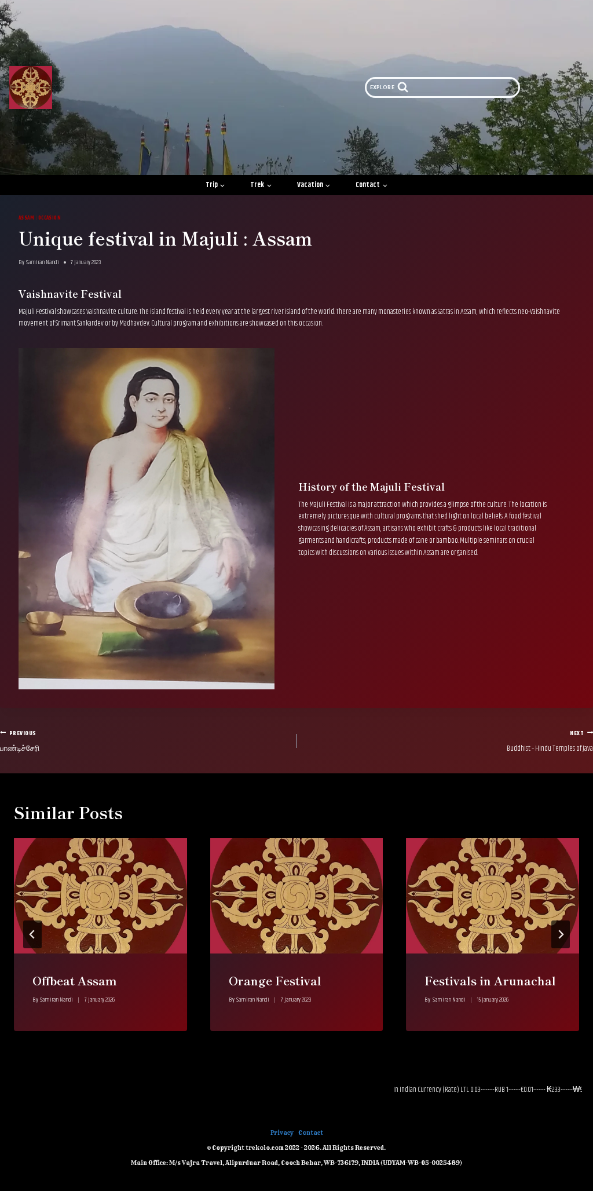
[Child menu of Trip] (215, 185)
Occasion (49, 218)
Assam (26, 218)
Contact (310, 1133)
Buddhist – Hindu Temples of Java (550, 741)
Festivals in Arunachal (490, 980)
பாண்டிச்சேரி (19, 741)
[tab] (273, 1041)
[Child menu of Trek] (260, 185)
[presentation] (100, 895)
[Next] (560, 934)
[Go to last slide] (32, 934)
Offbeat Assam (74, 980)
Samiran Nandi (42, 262)
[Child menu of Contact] (372, 185)
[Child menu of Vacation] (313, 185)
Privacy (282, 1133)
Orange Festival (275, 980)
